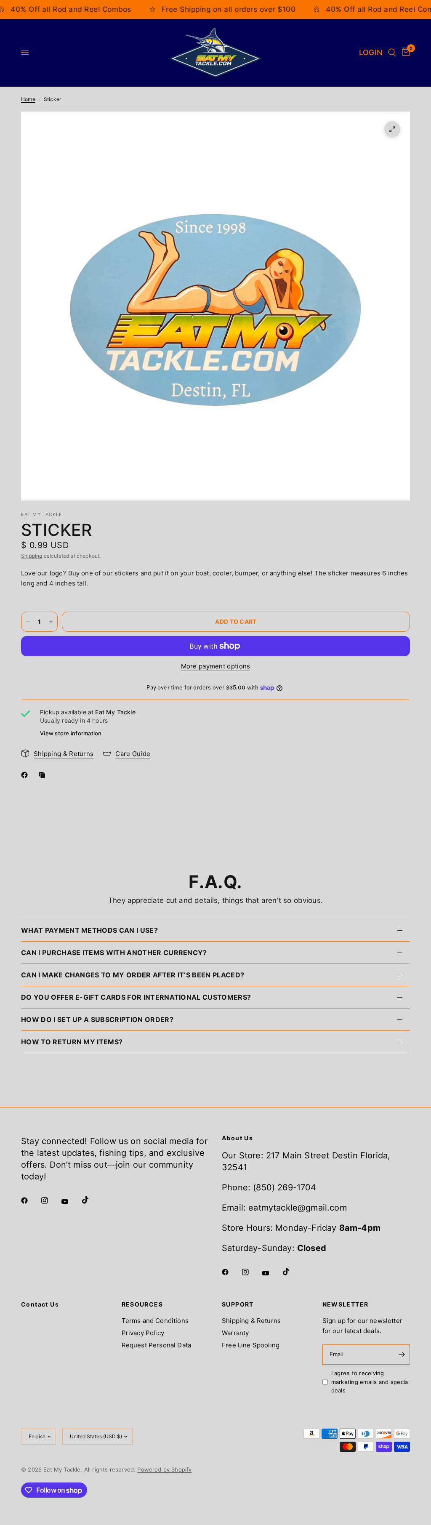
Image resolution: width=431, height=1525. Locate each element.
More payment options (215, 666)
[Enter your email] (401, 1354)
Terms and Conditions (155, 1321)
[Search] (392, 52)
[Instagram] (50, 1200)
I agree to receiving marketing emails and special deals (370, 1382)
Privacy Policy (143, 1333)
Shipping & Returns (251, 1321)
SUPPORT (238, 1304)
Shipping (31, 556)
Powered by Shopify (164, 1469)
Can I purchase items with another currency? (114, 952)
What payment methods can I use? (89, 930)
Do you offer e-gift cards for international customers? (136, 997)
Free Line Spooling (250, 1345)
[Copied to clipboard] (44, 775)
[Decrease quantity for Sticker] (27, 621)
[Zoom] (392, 129)
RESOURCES (142, 1304)
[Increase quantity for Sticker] (51, 621)
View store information (71, 733)
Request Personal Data (157, 1345)
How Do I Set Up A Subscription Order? (97, 1019)
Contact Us (40, 1304)
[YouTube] (70, 1201)
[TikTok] (91, 1200)
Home (28, 99)
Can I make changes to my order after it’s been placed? (132, 975)
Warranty (235, 1333)
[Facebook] (26, 775)
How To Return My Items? (71, 1042)
